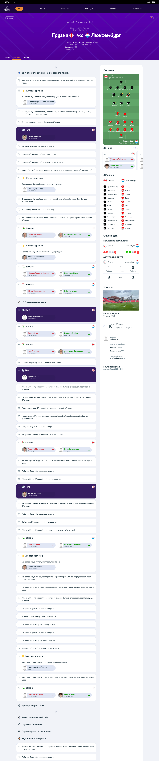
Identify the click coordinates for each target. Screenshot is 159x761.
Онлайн (17, 57)
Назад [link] (11, 18)
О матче (26, 57)
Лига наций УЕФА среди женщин (7, 8)
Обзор (8, 57)
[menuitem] (25, 9)
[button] (65, 9)
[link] (19, 9)
